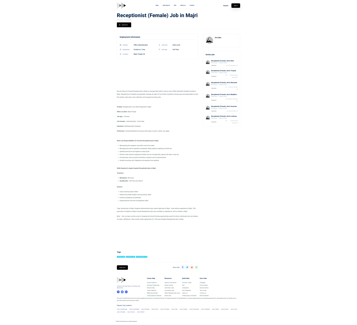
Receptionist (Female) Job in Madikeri (224, 94)
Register (225, 5)
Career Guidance (152, 282)
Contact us (203, 293)
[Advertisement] (157, 77)
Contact (192, 5)
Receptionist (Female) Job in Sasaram (224, 106)
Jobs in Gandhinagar (122, 309)
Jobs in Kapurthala (194, 309)
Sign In (236, 5)
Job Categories (186, 290)
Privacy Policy (204, 285)
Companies (185, 288)
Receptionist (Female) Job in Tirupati (223, 71)
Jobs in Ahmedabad (134, 309)
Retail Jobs (168, 295)
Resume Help (151, 288)
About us (183, 5)
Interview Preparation (153, 285)
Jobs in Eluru (234, 309)
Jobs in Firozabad (164, 309)
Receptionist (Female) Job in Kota (222, 61)
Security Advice (204, 288)
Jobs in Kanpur (225, 309)
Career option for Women (154, 295)
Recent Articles (169, 285)
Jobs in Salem (215, 309)
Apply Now (125, 25)
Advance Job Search (170, 282)
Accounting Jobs (169, 290)
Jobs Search (166, 5)
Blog (157, 5)
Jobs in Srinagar (145, 309)
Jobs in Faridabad (205, 309)
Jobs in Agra (174, 309)
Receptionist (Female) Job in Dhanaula (224, 82)
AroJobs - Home (186, 282)
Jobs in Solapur (183, 309)
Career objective (151, 290)
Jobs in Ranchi (140, 312)
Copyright (202, 282)
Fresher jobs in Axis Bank (189, 295)
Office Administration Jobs (172, 293)
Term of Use (203, 290)
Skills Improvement (152, 293)
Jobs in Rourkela (121, 312)
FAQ (175, 5)
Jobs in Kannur (131, 312)
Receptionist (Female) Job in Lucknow (224, 116)
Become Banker (204, 295)
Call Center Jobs (169, 288)
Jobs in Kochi (154, 309)
